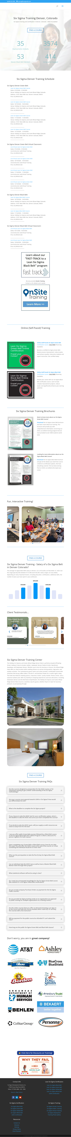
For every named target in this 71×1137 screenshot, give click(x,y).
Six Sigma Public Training (54, 1108)
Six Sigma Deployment (54, 1113)
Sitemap (16, 1127)
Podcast (21, 1092)
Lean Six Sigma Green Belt (54, 1087)
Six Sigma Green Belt (17, 1108)
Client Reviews (17, 1131)
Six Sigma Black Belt (17, 1106)
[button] (9, 525)
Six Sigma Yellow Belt (17, 1110)
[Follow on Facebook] (13, 1097)
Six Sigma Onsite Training (54, 1106)
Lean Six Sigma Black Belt (54, 1085)
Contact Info (17, 1082)
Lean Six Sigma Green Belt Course (20, 88)
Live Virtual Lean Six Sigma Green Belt (21, 147)
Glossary (16, 1125)
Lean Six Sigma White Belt (54, 1091)
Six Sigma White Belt (17, 1113)
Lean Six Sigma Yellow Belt (54, 1089)
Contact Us (17, 1123)
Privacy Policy (17, 1129)
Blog (17, 1092)
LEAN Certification (54, 1093)
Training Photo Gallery (54, 1115)
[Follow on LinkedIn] (16, 1097)
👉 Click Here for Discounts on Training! (35, 1053)
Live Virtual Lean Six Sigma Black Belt (21, 228)
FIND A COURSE (35, 30)
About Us (13, 1092)
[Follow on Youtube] (20, 1097)
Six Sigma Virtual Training (54, 1110)
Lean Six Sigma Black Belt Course (20, 197)
